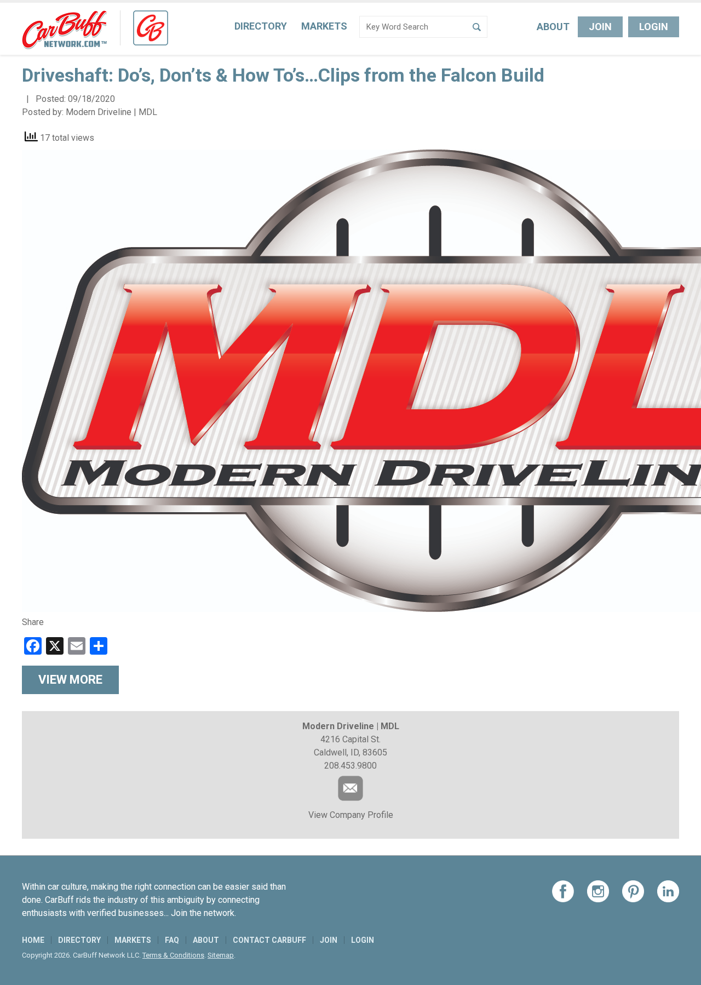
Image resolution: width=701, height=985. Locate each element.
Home (33, 940)
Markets (324, 26)
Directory (260, 26)
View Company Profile (350, 815)
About (553, 26)
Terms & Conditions (173, 955)
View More (70, 679)
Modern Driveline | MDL (111, 112)
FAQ (172, 940)
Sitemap (221, 955)
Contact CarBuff (269, 940)
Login (653, 26)
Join (600, 26)
